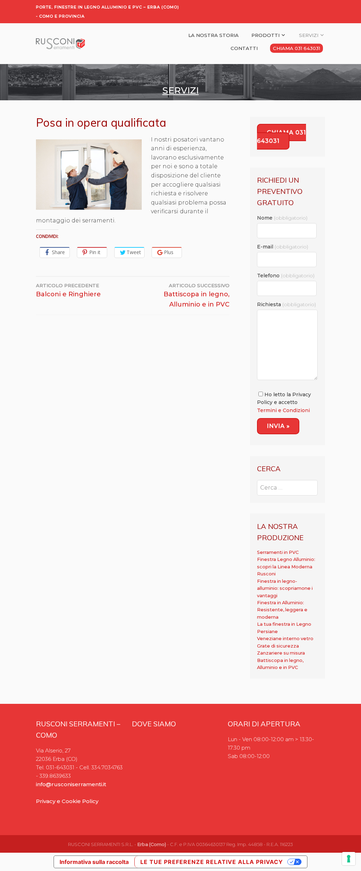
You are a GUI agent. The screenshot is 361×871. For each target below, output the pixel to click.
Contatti (244, 48)
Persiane (267, 631)
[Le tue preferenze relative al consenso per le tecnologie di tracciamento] (348, 858)
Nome (282, 218)
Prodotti (265, 35)
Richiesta (286, 304)
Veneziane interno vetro (285, 638)
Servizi (308, 35)
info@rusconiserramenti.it (71, 784)
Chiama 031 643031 (296, 48)
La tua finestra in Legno (284, 624)
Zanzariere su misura (281, 653)
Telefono (285, 275)
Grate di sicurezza (278, 646)
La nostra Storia (213, 35)
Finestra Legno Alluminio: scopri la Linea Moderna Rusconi (286, 566)
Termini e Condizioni (283, 410)
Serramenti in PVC (278, 552)
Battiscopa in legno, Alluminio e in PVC (197, 295)
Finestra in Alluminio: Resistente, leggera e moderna (282, 610)
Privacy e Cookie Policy (67, 801)
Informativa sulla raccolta (94, 861)
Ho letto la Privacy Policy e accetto (284, 402)
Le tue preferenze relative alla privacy (211, 861)
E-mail (282, 247)
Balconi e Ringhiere (68, 290)
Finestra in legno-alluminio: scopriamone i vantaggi (285, 588)
